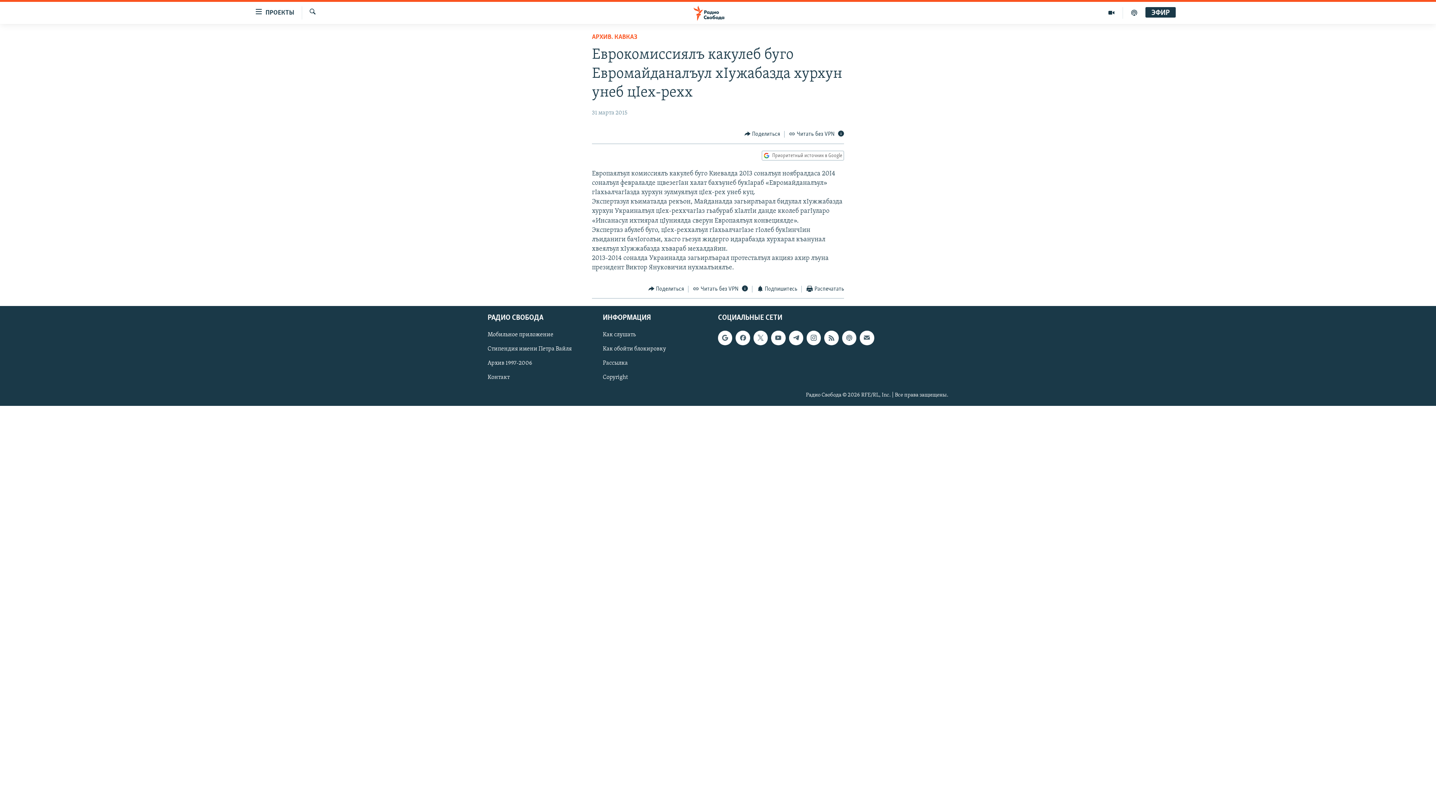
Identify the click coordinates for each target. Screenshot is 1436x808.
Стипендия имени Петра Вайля (530, 349)
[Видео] (1111, 12)
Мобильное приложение (520, 335)
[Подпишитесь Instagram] (814, 338)
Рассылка (615, 364)
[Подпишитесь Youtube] (778, 338)
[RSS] (831, 338)
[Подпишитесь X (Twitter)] (761, 338)
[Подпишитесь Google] (725, 338)
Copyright (615, 378)
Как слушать (619, 335)
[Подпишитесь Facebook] (743, 338)
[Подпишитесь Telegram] (796, 338)
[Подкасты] (849, 338)
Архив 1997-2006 (510, 364)
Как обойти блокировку (634, 349)
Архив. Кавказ (614, 37)
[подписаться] (867, 338)
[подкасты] (1134, 12)
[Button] (762, 134)
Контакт (499, 378)
